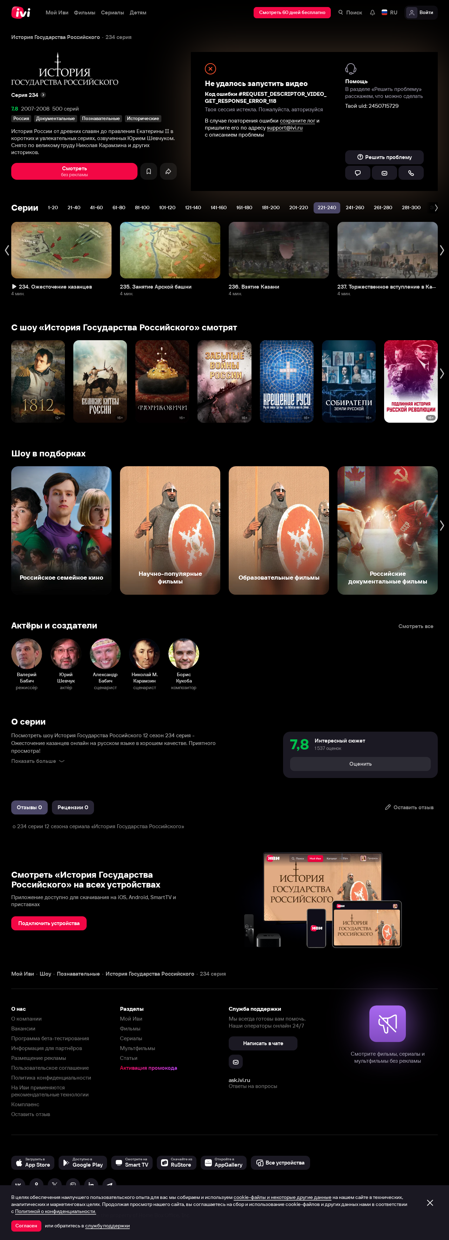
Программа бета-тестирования (50, 1038)
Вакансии (23, 1028)
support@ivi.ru (285, 128)
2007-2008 (35, 109)
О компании (26, 1019)
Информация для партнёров (46, 1048)
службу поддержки (107, 1225)
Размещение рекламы (38, 1058)
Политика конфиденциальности (51, 1078)
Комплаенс (25, 1104)
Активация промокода (148, 1068)
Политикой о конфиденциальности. (55, 1211)
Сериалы (131, 1038)
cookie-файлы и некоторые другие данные (282, 1197)
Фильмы (130, 1028)
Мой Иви (131, 1019)
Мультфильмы (137, 1048)
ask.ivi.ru (239, 1080)
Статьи (129, 1058)
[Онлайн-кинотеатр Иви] (22, 12)
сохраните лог (297, 121)
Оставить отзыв (30, 1114)
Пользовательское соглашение (50, 1068)
